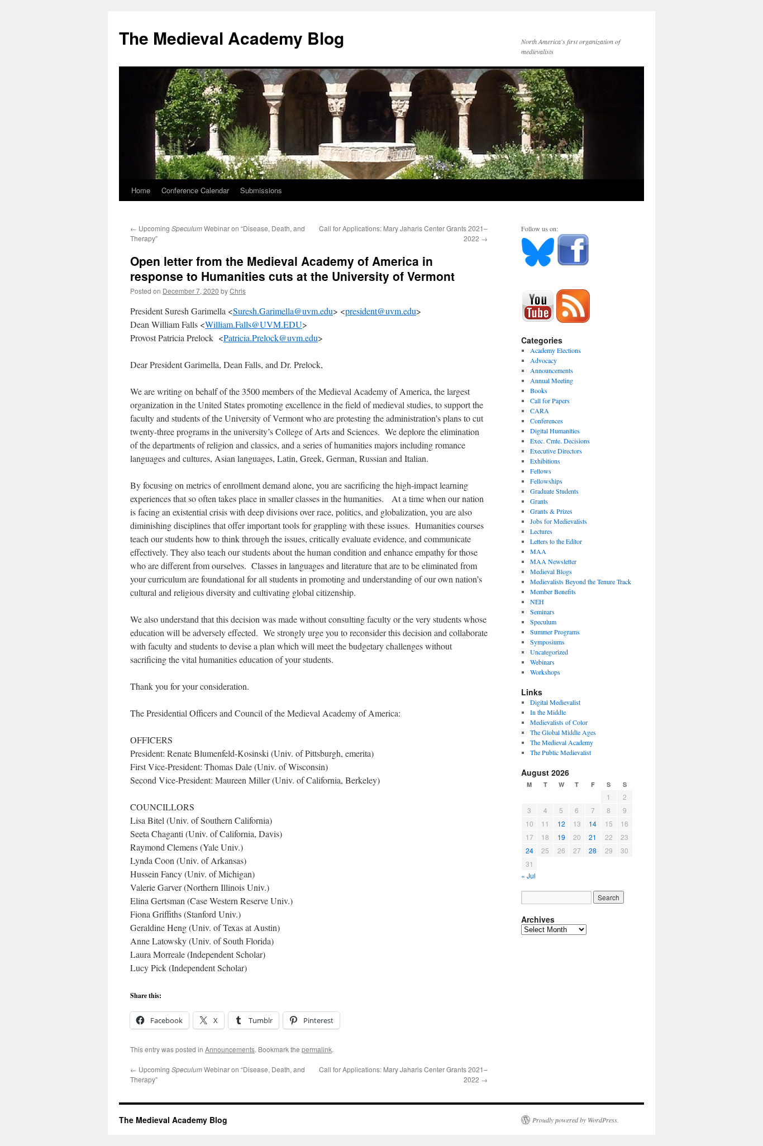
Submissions (261, 190)
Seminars (542, 611)
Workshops (545, 671)
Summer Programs (555, 631)
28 (593, 850)
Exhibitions (545, 460)
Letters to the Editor (556, 541)
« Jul (528, 875)
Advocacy (543, 360)
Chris (238, 290)
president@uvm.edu (380, 311)
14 (593, 823)
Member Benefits (553, 591)
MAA (538, 551)
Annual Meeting (551, 380)
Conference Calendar (195, 190)
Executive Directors (556, 450)
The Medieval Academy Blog (231, 38)
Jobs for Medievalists (558, 521)
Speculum (543, 621)
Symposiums (547, 641)
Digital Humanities (555, 430)
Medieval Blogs (551, 571)
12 (561, 823)
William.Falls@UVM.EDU (253, 324)
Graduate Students (554, 490)
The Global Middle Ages (563, 732)
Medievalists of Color (559, 722)
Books (538, 390)
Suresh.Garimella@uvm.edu (283, 311)
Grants (539, 500)
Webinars (542, 661)
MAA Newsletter (553, 561)
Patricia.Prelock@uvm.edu (270, 337)
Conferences (546, 420)
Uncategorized (549, 651)
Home (140, 190)
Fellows (540, 470)
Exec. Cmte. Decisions (560, 440)
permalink (317, 1049)
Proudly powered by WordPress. (575, 1119)
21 (593, 837)
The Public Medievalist (560, 752)
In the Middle (548, 712)
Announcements (230, 1049)
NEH (537, 601)
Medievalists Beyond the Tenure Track (580, 581)
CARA (539, 410)
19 (561, 837)
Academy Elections (555, 350)
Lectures (541, 531)
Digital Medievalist (555, 702)
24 (529, 850)
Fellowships (546, 480)
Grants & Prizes (551, 511)
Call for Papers (550, 400)
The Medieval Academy (561, 742)
